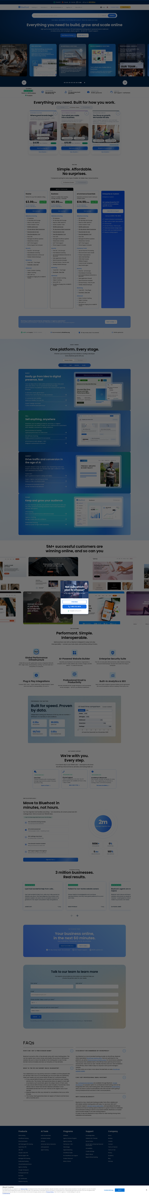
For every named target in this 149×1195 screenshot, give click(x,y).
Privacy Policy (50, 1192)
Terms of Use (23, 1189)
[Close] (146, 1190)
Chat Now (74, 602)
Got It (119, 1190)
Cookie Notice (6, 1193)
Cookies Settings (108, 1190)
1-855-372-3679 (75, 606)
